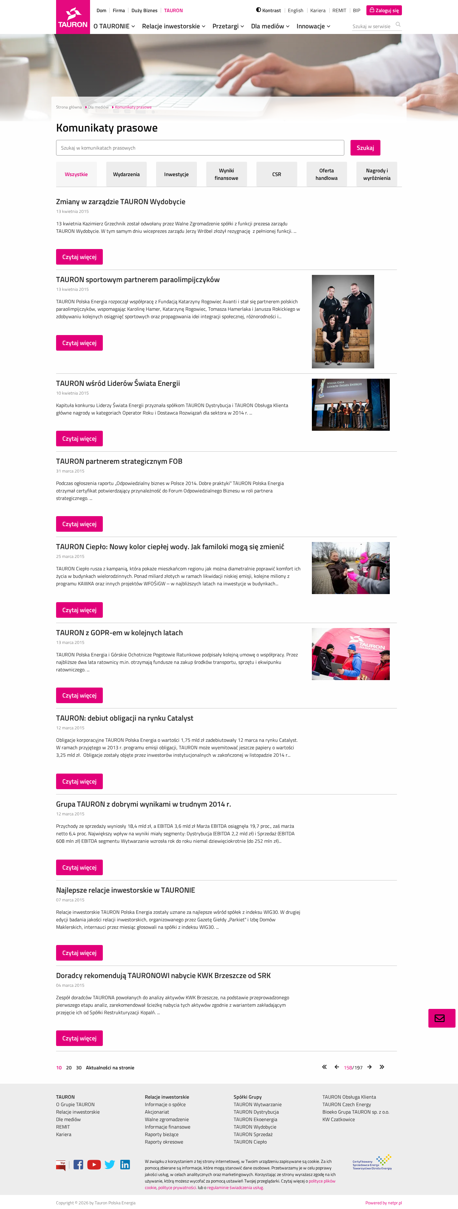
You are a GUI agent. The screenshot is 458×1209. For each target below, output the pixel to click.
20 (69, 1067)
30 (79, 1067)
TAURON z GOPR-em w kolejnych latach (119, 632)
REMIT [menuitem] (63, 1126)
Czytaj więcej (79, 256)
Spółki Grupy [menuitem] (248, 1097)
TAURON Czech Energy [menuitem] (346, 1104)
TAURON (173, 10)
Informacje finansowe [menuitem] (167, 1126)
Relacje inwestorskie (172, 26)
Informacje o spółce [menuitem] (165, 1104)
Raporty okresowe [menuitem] (164, 1141)
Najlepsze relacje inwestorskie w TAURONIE (125, 889)
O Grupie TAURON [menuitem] (75, 1104)
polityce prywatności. (177, 1187)
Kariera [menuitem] (63, 1134)
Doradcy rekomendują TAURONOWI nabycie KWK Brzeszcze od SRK (163, 975)
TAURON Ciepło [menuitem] (250, 1141)
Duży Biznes (144, 10)
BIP (356, 10)
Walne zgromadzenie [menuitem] (167, 1119)
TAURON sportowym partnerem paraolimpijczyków (138, 279)
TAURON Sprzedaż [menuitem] (253, 1134)
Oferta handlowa (327, 174)
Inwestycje (176, 174)
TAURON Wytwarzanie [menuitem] (258, 1104)
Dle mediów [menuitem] (68, 1119)
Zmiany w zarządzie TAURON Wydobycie (120, 201)
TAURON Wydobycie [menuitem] (255, 1126)
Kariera (318, 10)
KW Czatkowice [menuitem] (338, 1119)
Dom (101, 10)
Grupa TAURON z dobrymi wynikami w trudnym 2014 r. (143, 803)
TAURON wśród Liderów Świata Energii (118, 383)
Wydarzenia (126, 174)
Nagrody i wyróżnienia (377, 174)
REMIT (339, 10)
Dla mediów (268, 26)
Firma (119, 10)
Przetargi (226, 26)
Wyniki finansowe (226, 174)
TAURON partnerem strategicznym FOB (119, 461)
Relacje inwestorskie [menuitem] (78, 1111)
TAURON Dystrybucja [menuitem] (256, 1111)
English (295, 10)
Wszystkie (76, 174)
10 (59, 1067)
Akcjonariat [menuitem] (157, 1111)
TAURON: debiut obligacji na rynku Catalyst (124, 717)
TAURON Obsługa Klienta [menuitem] (349, 1097)
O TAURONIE (112, 26)
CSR (276, 174)
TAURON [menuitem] (65, 1097)
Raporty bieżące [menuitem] (162, 1134)
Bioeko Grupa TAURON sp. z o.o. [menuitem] (355, 1111)
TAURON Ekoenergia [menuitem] (255, 1119)
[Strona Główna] (73, 17)
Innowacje (312, 26)
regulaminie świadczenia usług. (235, 1187)
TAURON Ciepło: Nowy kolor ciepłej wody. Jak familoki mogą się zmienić (170, 546)
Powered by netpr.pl (383, 1202)
